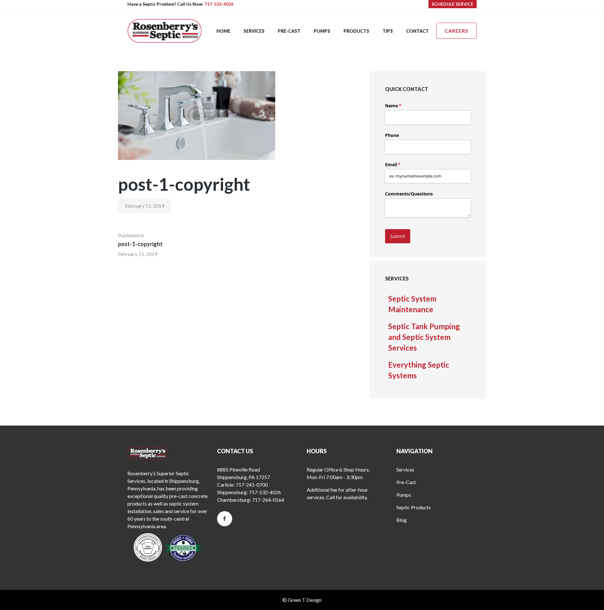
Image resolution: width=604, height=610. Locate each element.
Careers (456, 31)
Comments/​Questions (409, 194)
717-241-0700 (252, 485)
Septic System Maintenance (412, 304)
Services (405, 469)
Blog (401, 520)
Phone (392, 135)
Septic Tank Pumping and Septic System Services (424, 337)
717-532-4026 (218, 4)
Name (402, 106)
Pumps (403, 495)
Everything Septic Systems (418, 370)
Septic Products (413, 507)
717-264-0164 (268, 500)
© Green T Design (302, 600)
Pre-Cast (406, 482)
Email (402, 164)
